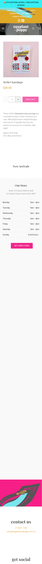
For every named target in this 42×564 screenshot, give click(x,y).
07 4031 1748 (21, 528)
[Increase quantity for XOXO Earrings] (18, 99)
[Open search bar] (33, 28)
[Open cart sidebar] (39, 28)
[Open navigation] (3, 28)
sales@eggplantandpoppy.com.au (21, 531)
